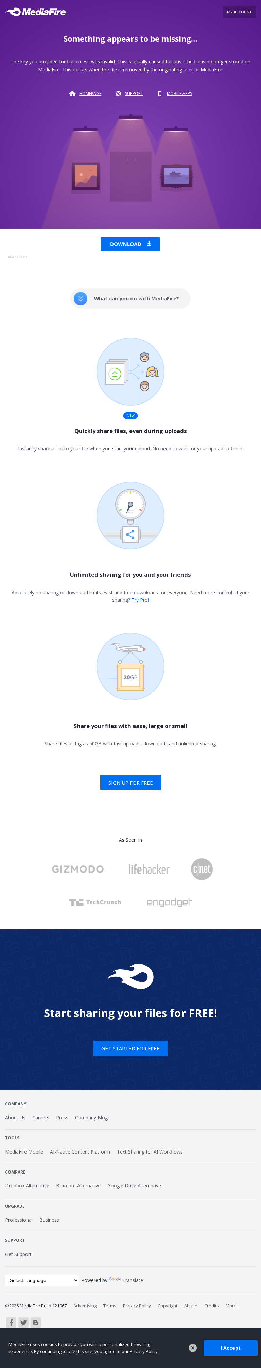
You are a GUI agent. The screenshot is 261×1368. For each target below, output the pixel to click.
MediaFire (37, 12)
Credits (211, 1306)
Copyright (167, 1306)
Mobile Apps (179, 93)
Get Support (18, 1254)
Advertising (85, 1306)
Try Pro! (140, 600)
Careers (40, 1117)
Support (134, 93)
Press (62, 1117)
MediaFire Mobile (24, 1151)
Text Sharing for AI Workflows (150, 1151)
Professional (19, 1220)
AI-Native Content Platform (80, 1151)
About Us (15, 1117)
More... (233, 1306)
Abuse (190, 1306)
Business (49, 1220)
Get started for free (130, 1048)
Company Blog (91, 1117)
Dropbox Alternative (27, 1185)
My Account (239, 11)
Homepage (90, 93)
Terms (109, 1306)
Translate (132, 1280)
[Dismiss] (192, 1348)
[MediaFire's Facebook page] (11, 1322)
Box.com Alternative (78, 1185)
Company (16, 1104)
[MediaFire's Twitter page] (23, 1322)
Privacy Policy (137, 1306)
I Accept (231, 1348)
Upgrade (15, 1206)
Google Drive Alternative (134, 1185)
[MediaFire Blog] (36, 1322)
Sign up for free (130, 782)
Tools (12, 1138)
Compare (15, 1172)
